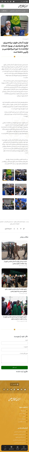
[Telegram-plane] (5, 1)
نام (26, 340)
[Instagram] (2, 1)
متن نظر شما (24, 353)
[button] (4, 10)
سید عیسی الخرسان (9, 222)
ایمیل (26, 347)
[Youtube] (18, 389)
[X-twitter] (8, 1)
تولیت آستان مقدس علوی (19, 222)
